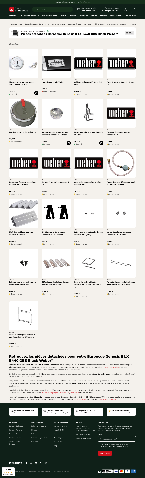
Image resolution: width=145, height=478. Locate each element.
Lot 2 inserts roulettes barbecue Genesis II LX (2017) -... (88, 233)
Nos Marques (58, 438)
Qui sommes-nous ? (60, 426)
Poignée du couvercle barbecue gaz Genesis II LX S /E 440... (121, 283)
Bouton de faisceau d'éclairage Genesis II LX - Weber (23, 183)
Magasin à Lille (58, 430)
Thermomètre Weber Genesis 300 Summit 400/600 (22, 83)
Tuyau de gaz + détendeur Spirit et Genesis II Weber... (121, 183)
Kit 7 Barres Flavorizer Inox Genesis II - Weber (21, 233)
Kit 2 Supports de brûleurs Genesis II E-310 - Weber (53, 233)
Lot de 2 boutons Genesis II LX (22, 132)
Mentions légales (44, 471)
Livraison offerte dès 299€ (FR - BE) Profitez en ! (72, 2)
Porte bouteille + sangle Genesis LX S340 (88, 133)
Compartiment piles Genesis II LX (55, 183)
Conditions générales (39, 438)
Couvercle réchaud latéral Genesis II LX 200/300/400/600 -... (87, 284)
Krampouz (74, 393)
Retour (33, 434)
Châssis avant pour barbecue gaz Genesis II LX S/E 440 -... (22, 336)
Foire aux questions (38, 426)
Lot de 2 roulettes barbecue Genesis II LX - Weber (119, 233)
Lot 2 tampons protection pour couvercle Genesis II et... (22, 283)
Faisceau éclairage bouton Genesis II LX (118, 133)
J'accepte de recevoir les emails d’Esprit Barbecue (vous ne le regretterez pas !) (116, 445)
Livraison (34, 430)
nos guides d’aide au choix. (110, 400)
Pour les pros (58, 442)
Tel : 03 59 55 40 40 (83, 434)
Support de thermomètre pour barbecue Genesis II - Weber (55, 133)
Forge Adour (64, 393)
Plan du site (31, 471)
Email (100, 435)
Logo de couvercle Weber (53, 82)
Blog (55, 446)
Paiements (35, 442)
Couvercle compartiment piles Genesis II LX (87, 183)
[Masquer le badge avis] (13, 469)
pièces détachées (111, 367)
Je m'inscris (105, 453)
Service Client (80, 400)
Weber (44, 393)
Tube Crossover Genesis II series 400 (121, 83)
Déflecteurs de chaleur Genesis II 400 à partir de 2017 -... (55, 283)
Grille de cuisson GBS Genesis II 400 (88, 83)
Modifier (129, 33)
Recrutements (58, 434)
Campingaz (53, 393)
